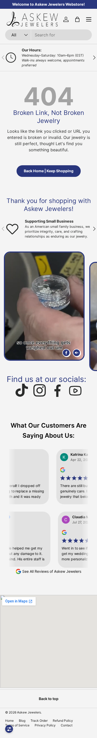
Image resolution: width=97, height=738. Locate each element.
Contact (66, 725)
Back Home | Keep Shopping (48, 171)
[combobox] (48, 34)
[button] (77, 19)
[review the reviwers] (55, 471)
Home (9, 721)
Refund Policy (63, 721)
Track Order (39, 721)
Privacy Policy (45, 725)
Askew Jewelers (29, 712)
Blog (22, 721)
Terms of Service (17, 725)
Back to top (48, 698)
